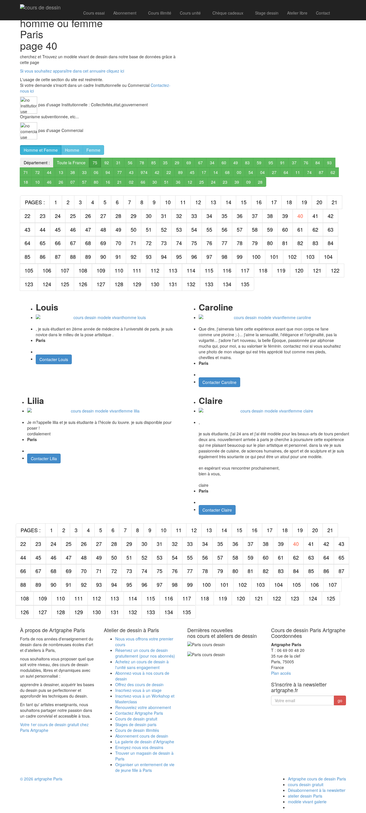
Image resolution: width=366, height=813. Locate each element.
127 (101, 284)
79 (255, 243)
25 (201, 182)
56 (130, 162)
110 (119, 270)
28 (260, 182)
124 (47, 284)
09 (248, 182)
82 (300, 243)
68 (227, 172)
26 (61, 182)
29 (177, 162)
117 (245, 270)
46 (49, 182)
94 (108, 172)
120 (299, 270)
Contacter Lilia (44, 458)
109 (101, 270)
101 (274, 256)
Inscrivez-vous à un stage (138, 690)
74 (309, 172)
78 (142, 162)
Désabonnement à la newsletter (316, 790)
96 (194, 256)
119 (281, 270)
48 (103, 229)
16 (108, 182)
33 (84, 172)
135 (245, 284)
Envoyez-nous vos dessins (139, 747)
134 (227, 284)
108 (83, 270)
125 (65, 284)
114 (191, 270)
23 (225, 182)
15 (243, 202)
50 (133, 229)
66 (143, 182)
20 (319, 202)
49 (235, 162)
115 (209, 270)
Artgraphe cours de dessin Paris (317, 779)
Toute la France (71, 162)
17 (204, 172)
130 (155, 284)
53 (179, 229)
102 (292, 256)
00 (239, 172)
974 (144, 172)
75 (194, 243)
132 (191, 284)
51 (166, 182)
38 (72, 172)
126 (83, 284)
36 (178, 182)
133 (209, 284)
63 (330, 229)
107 (65, 270)
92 (106, 162)
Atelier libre (297, 13)
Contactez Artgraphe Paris (139, 713)
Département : (37, 162)
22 (168, 172)
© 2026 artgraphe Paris (41, 779)
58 (255, 229)
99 (239, 256)
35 (165, 162)
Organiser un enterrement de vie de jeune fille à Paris (144, 767)
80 (96, 182)
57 (84, 182)
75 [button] (95, 162)
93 (329, 162)
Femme (93, 150)
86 (42, 256)
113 (173, 270)
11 (297, 172)
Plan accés (281, 673)
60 (224, 162)
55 (209, 229)
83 (247, 162)
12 (190, 182)
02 (131, 182)
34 (212, 162)
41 (315, 215)
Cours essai (94, 13)
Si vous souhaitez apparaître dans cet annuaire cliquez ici (72, 71)
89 (180, 172)
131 (173, 284)
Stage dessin (267, 13)
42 (157, 172)
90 (103, 256)
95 (270, 162)
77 (119, 172)
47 (88, 229)
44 (49, 172)
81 (285, 243)
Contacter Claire (217, 510)
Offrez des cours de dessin (139, 684)
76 (306, 162)
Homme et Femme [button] (41, 150)
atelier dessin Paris (305, 796)
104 (328, 256)
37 (294, 162)
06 (96, 172)
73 (164, 243)
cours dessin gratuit (305, 784)
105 (29, 270)
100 (256, 256)
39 (236, 182)
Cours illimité (159, 13)
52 (164, 229)
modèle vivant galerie (307, 801)
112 (155, 270)
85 (153, 162)
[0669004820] (340, 12)
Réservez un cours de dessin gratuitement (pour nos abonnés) (145, 653)
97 (209, 256)
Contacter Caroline (219, 382)
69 (188, 162)
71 (25, 172)
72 (37, 172)
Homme (72, 150)
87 (321, 172)
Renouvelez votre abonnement (143, 707)
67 (200, 162)
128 (119, 284)
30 (154, 182)
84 (317, 162)
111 (137, 270)
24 (213, 182)
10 (37, 182)
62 (333, 172)
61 (300, 229)
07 (72, 182)
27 (274, 172)
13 (61, 172)
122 (335, 270)
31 (118, 162)
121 (317, 270)
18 (25, 182)
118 (263, 270)
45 (192, 172)
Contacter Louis (53, 359)
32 (179, 215)
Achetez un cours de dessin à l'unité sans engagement (142, 664)
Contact (323, 13)
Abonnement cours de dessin (141, 736)
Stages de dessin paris (135, 724)
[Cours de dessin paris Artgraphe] (40, 7)
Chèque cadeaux (227, 13)
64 (286, 172)
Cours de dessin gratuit (136, 719)
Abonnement (124, 13)
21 (119, 182)
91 (282, 162)
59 (259, 162)
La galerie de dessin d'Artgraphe (144, 741)
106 (47, 270)
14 (215, 172)
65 (42, 243)
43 (131, 172)
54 (250, 172)
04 (262, 172)
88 (73, 256)
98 (224, 256)
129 (137, 284)
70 (118, 243)
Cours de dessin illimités (137, 730)
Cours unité (190, 13)
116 (227, 270)
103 (310, 256)
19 (304, 202)
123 (29, 284)
